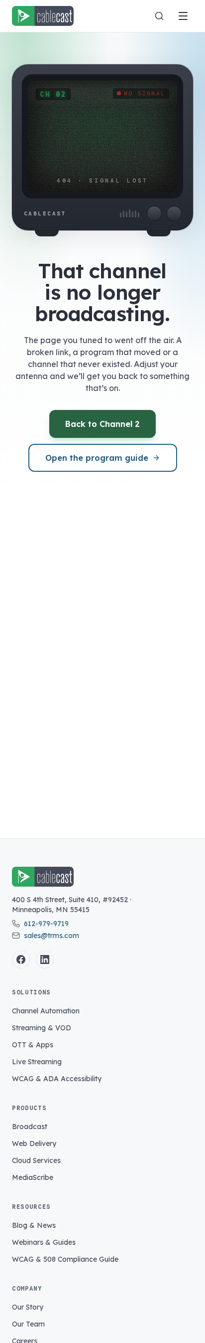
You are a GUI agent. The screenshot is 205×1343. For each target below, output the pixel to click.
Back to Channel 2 (102, 424)
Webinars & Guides (44, 1242)
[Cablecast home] (43, 16)
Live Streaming (37, 1061)
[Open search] (159, 16)
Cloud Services (36, 1160)
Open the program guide (96, 458)
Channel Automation (46, 1010)
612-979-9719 (46, 923)
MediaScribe (32, 1177)
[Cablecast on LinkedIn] (45, 959)
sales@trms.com (51, 935)
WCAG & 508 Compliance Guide (65, 1259)
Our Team (28, 1324)
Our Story (27, 1307)
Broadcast (29, 1126)
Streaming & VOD (41, 1027)
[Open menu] (183, 16)
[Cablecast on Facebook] (21, 959)
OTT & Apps (32, 1044)
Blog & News (34, 1225)
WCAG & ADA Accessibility (57, 1078)
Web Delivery (34, 1143)
